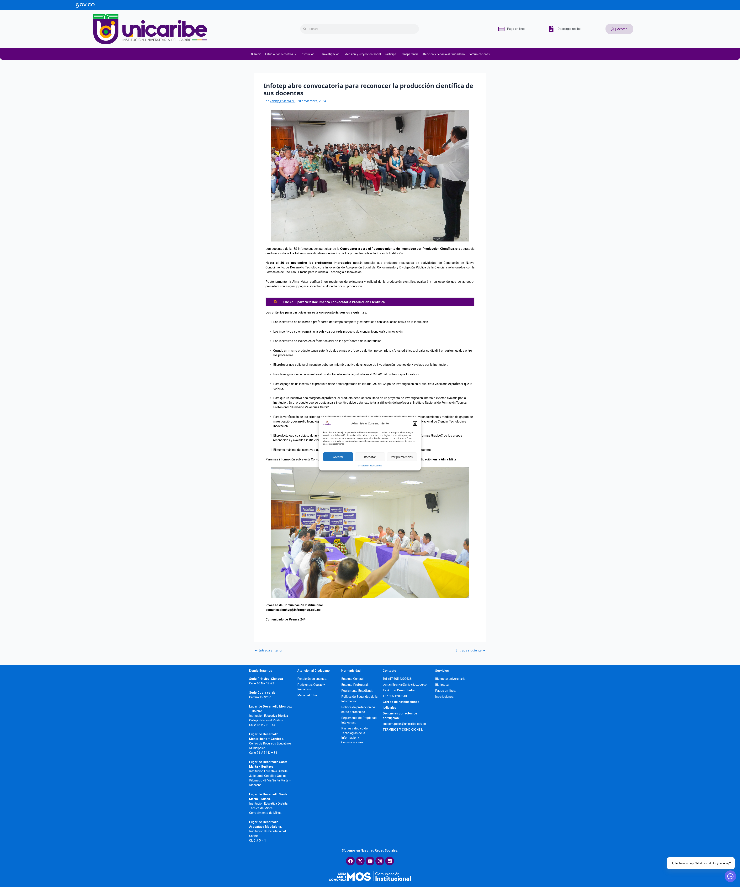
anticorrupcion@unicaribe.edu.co (404, 724)
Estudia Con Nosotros (279, 54)
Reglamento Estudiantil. (357, 690)
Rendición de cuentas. (312, 679)
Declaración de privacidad (370, 465)
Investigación (331, 54)
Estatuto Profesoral (354, 685)
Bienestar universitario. (450, 679)
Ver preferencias (402, 457)
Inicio (257, 54)
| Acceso (620, 29)
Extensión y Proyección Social (362, 54)
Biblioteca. (442, 685)
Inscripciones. (444, 696)
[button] (415, 423)
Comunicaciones (479, 54)
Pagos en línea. (445, 690)
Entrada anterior (269, 650)
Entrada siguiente (470, 650)
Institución (307, 54)
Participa (390, 54)
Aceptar (338, 457)
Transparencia (409, 54)
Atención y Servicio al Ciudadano (443, 54)
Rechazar (370, 457)
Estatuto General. (352, 679)
